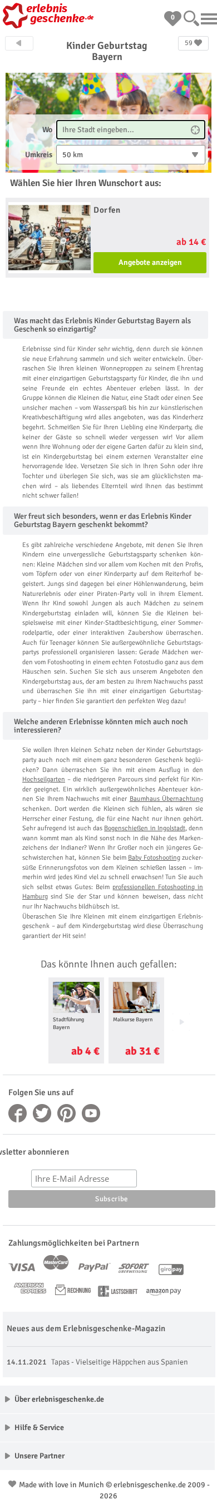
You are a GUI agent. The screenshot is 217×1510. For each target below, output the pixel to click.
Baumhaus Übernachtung (166, 799)
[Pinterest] (66, 1113)
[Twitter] (42, 1113)
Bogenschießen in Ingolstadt (144, 828)
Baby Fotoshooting (154, 858)
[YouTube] (91, 1113)
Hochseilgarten (43, 779)
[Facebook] (17, 1113)
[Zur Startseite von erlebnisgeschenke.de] (50, 17)
